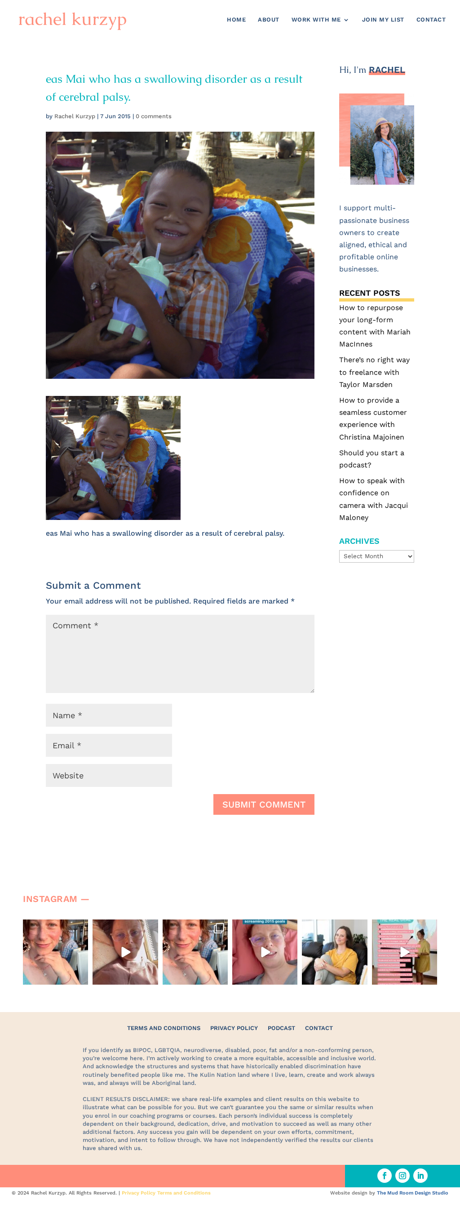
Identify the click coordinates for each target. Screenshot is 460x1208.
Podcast (281, 1028)
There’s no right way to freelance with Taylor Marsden (374, 371)
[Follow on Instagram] (402, 1175)
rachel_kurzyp (55, 927)
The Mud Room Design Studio (412, 1193)
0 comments (154, 116)
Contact (431, 20)
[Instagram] (80, 976)
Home (236, 20)
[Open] (55, 952)
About (268, 20)
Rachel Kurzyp (74, 116)
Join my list (383, 20)
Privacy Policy (234, 1028)
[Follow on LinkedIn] (420, 1175)
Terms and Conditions (163, 1028)
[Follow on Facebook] (384, 1175)
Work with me (316, 20)
